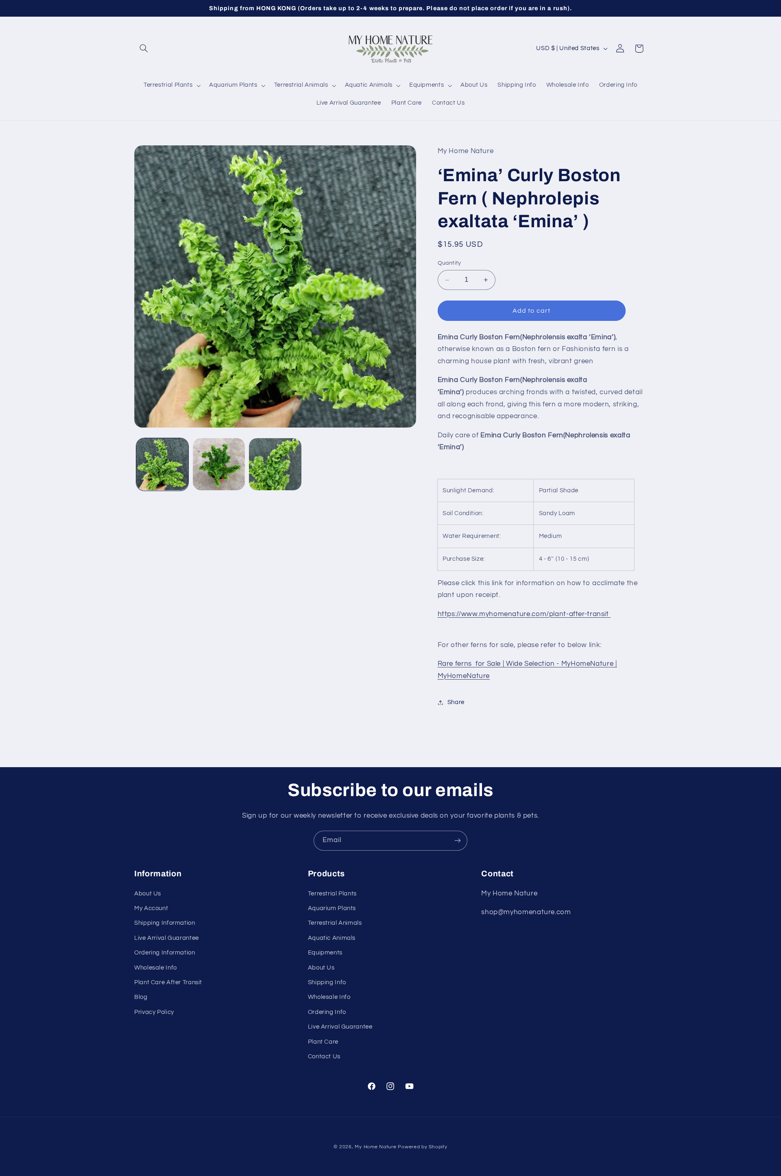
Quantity (449, 263)
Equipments (325, 953)
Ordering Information (164, 953)
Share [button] (456, 702)
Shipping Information (164, 923)
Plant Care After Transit (168, 982)
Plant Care (323, 1042)
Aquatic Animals (332, 938)
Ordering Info (327, 1012)
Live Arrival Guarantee (166, 938)
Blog (141, 997)
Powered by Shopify (422, 1147)
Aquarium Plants (332, 908)
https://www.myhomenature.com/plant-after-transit (524, 614)
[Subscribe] (457, 841)
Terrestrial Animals (335, 923)
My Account (151, 908)
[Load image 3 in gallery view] (275, 464)
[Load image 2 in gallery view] (219, 464)
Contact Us (324, 1056)
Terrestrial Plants (332, 894)
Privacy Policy (154, 1012)
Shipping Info (327, 982)
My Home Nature (375, 1147)
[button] (143, 48)
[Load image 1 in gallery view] (162, 464)
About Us (147, 894)
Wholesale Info (155, 968)
